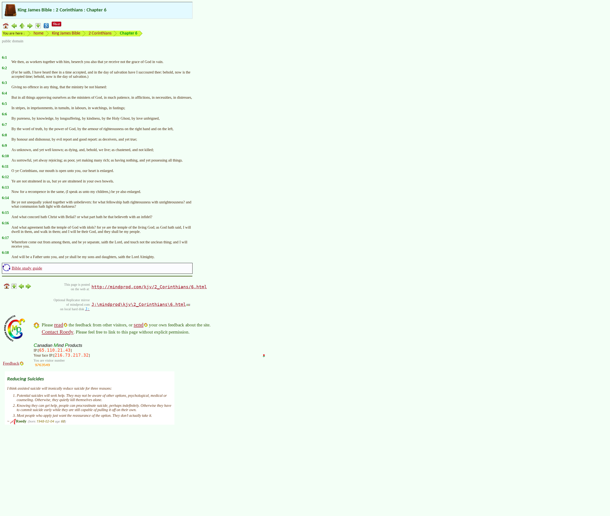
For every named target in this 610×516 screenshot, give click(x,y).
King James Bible (66, 33)
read (58, 325)
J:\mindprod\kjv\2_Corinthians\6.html (139, 304)
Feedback (11, 363)
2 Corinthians (100, 33)
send (138, 325)
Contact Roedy (57, 332)
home (39, 33)
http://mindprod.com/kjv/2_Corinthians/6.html (149, 286)
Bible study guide (27, 268)
